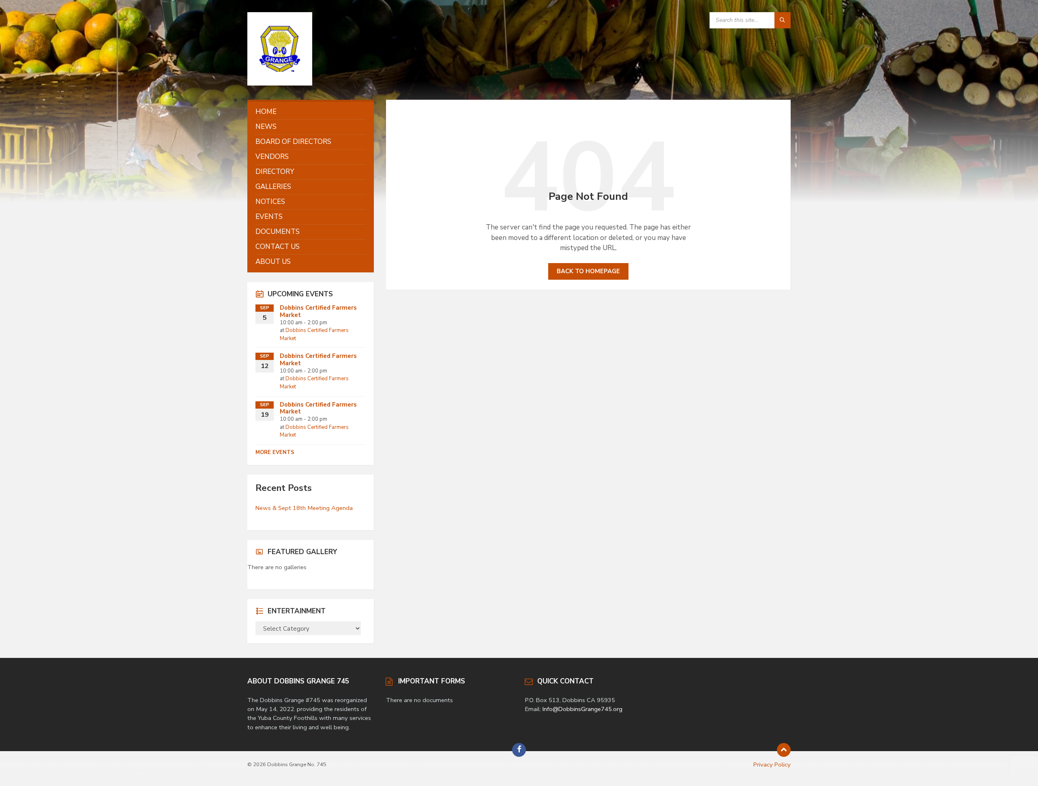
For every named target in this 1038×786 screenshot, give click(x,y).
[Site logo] (279, 83)
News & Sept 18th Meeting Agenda (304, 508)
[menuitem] (310, 112)
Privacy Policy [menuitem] (772, 764)
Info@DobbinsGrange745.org (582, 709)
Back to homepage (588, 271)
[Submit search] (782, 20)
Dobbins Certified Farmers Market (318, 311)
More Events (274, 452)
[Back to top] (784, 750)
